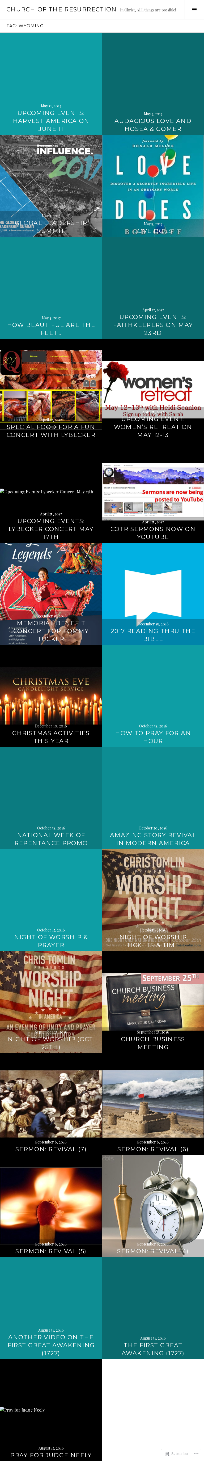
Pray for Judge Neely (51, 1455)
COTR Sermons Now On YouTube (153, 533)
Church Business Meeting (153, 1043)
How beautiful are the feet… (51, 329)
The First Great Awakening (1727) (153, 1349)
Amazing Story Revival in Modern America (153, 839)
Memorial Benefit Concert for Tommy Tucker (51, 631)
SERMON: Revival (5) (50, 1251)
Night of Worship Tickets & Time (153, 941)
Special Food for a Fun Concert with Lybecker (51, 431)
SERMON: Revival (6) (153, 1149)
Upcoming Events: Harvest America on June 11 (51, 121)
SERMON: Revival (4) (153, 1251)
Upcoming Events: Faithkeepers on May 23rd (153, 325)
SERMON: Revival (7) (51, 1149)
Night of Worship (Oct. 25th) (51, 1043)
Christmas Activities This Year (51, 737)
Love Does (153, 231)
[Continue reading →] (51, 84)
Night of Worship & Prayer (51, 941)
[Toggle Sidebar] (194, 9)
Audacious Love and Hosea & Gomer (153, 125)
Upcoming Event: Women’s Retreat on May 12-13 (153, 427)
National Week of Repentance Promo (51, 839)
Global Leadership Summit (51, 227)
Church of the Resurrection (61, 9)
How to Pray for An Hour (153, 737)
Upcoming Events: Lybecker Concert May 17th (51, 529)
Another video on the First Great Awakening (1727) (51, 1345)
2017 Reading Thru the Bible (153, 635)
